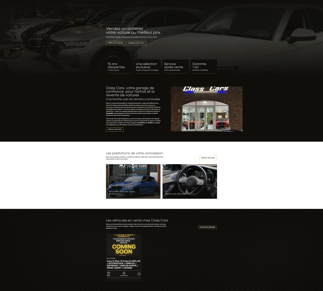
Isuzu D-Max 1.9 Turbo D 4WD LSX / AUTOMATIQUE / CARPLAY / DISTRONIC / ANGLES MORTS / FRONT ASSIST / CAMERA (123, 264)
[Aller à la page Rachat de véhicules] (190, 181)
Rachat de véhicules (175, 194)
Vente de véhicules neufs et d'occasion (122, 193)
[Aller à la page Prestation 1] (133, 181)
